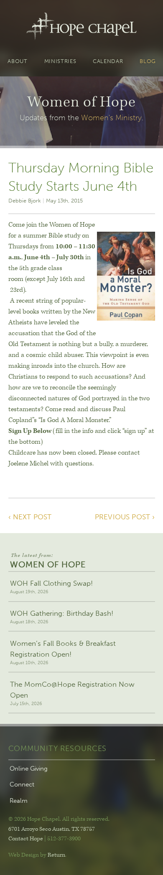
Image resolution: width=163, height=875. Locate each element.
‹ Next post (30, 517)
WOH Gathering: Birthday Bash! (61, 617)
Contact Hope (25, 838)
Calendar (108, 61)
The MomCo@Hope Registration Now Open (72, 693)
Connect (22, 784)
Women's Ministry (111, 117)
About (17, 61)
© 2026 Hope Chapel (34, 819)
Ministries (60, 61)
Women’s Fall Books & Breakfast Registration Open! (63, 652)
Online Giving (29, 768)
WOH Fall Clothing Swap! (51, 586)
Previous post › (125, 517)
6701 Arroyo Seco (51, 829)
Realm (19, 800)
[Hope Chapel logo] (81, 28)
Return (56, 855)
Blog (148, 61)
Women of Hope (48, 560)
